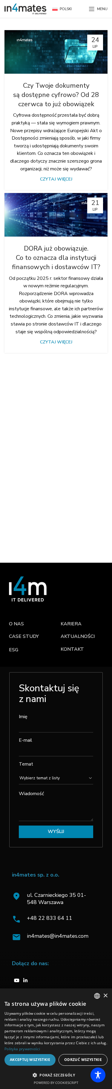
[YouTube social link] (16, 980)
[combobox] (97, 996)
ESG (13, 650)
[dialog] (56, 1038)
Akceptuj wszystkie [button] (30, 1059)
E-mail (25, 740)
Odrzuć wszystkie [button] (83, 1059)
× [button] (105, 996)
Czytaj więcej (56, 179)
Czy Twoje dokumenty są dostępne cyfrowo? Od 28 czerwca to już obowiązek (56, 95)
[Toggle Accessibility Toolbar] (98, 1075)
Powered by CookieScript (56, 1082)
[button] (56, 1075)
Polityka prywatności (22, 1048)
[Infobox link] (57, 919)
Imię (23, 716)
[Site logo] (25, 8)
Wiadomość (31, 793)
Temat (26, 764)
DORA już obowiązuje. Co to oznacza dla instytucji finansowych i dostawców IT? (56, 258)
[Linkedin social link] (26, 980)
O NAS (16, 624)
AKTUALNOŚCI (78, 636)
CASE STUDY (24, 636)
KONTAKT (72, 649)
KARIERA (71, 624)
